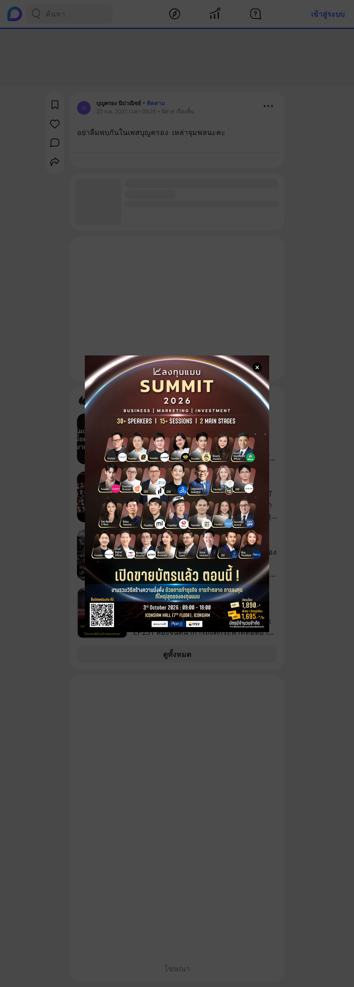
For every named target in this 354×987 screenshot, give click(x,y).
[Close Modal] (257, 367)
